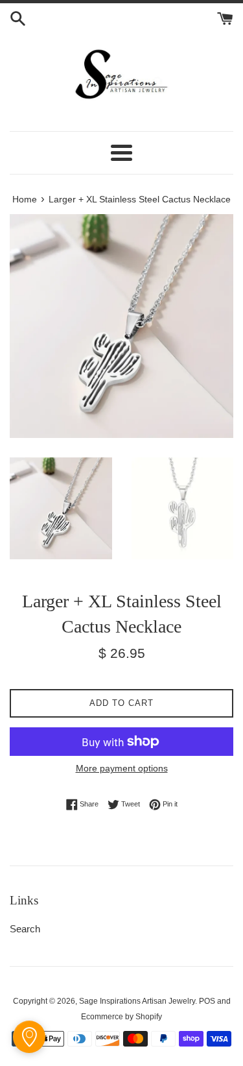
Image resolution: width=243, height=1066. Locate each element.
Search (25, 928)
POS (207, 1001)
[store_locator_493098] (29, 1037)
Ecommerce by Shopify (121, 1016)
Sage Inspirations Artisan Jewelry (137, 1001)
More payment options (122, 768)
